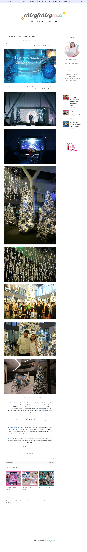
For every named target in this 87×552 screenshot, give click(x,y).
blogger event (11, 458)
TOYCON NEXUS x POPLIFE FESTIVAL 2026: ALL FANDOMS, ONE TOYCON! (75, 125)
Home (19, 1)
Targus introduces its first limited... (46, 487)
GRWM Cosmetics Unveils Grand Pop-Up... (29, 488)
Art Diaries (31, 1)
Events (38, 1)
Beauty (44, 1)
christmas (16, 458)
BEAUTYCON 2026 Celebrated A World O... (13, 488)
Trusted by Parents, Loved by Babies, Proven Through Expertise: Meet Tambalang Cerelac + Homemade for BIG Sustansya (75, 100)
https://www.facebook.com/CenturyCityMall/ (28, 450)
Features (65, 1)
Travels (24, 1)
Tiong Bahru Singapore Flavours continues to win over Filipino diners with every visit (75, 113)
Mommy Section (56, 1)
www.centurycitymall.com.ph (45, 410)
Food (49, 1)
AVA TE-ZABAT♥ (27, 40)
